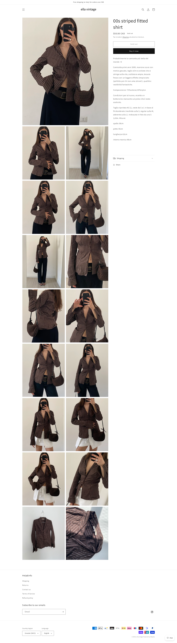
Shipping (125, 37)
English (46, 633)
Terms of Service (28, 594)
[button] (23, 9)
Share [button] (118, 165)
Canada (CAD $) (30, 633)
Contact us (26, 589)
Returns (25, 585)
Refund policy (27, 598)
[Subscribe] (63, 612)
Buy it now (134, 51)
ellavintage (139, 637)
